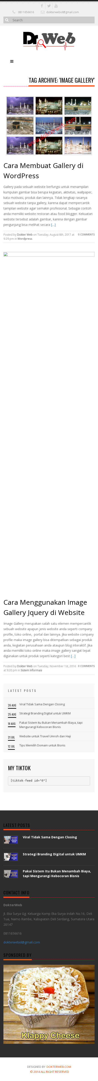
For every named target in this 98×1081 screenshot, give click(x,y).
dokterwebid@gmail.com (62, 12)
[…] (53, 224)
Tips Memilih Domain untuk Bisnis (42, 745)
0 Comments (86, 234)
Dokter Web (25, 235)
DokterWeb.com (58, 1067)
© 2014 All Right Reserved (49, 1072)
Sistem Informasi (31, 670)
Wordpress (25, 239)
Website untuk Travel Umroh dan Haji (45, 736)
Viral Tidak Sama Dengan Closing (42, 704)
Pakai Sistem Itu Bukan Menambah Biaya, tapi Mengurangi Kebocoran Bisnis (51, 725)
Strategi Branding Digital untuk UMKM (45, 713)
